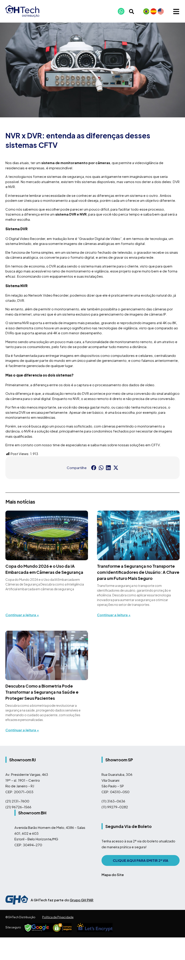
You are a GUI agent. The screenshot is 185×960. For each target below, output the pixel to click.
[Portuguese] (146, 11)
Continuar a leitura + (22, 615)
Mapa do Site (113, 874)
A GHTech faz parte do (62, 900)
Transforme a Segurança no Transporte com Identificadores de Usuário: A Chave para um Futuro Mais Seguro (138, 572)
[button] (93, 467)
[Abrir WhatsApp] (173, 948)
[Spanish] (153, 11)
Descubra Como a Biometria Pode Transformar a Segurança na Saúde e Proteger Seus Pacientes (42, 692)
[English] (160, 11)
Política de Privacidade (58, 917)
